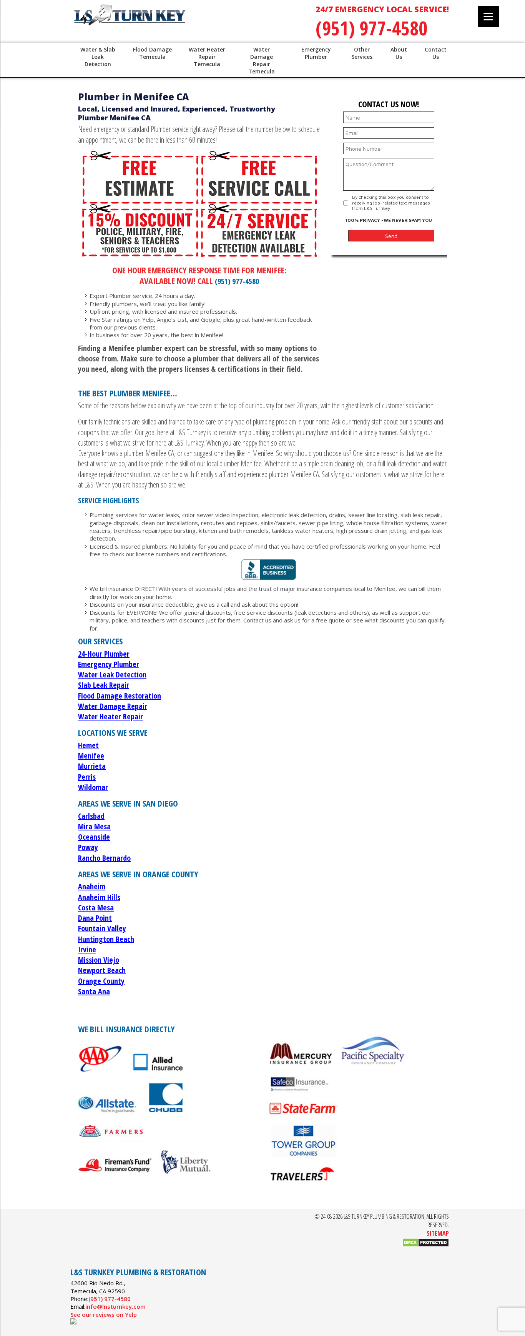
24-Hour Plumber (104, 654)
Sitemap (438, 1233)
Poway (88, 847)
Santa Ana (94, 991)
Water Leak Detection (112, 674)
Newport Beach (102, 970)
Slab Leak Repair (103, 685)
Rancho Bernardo (104, 858)
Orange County (101, 981)
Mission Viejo (98, 960)
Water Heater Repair (110, 716)
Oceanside (94, 837)
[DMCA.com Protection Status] (425, 1245)
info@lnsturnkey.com (115, 1306)
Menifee (91, 755)
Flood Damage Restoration (119, 695)
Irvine (87, 949)
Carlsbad (91, 816)
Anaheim (91, 886)
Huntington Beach (106, 939)
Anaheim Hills (99, 897)
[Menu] (488, 16)
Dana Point (95, 918)
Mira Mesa (94, 826)
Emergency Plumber (108, 664)
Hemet (88, 745)
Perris (87, 777)
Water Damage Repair (112, 706)
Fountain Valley (102, 928)
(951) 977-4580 (371, 28)
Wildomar (93, 787)
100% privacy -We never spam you (389, 220)
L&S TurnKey (170, 23)
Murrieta (92, 766)
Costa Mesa (96, 907)
